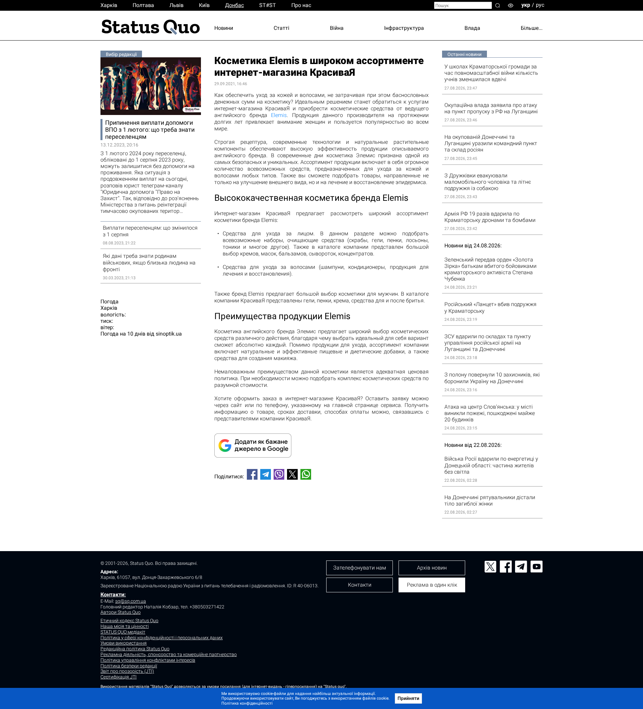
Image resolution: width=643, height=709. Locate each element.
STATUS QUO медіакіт (122, 632)
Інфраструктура (404, 28)
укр (525, 5)
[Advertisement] (321, 507)
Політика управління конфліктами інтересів (147, 660)
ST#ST (267, 5)
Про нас (301, 5)
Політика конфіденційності (247, 703)
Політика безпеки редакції (128, 665)
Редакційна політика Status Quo (134, 648)
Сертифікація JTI (118, 677)
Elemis (279, 115)
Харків (108, 5)
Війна (337, 28)
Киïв (204, 5)
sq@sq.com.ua (130, 601)
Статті (281, 28)
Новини (223, 28)
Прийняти (408, 698)
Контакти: (113, 594)
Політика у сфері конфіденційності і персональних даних (161, 637)
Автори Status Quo (120, 612)
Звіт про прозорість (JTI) (127, 671)
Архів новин (432, 568)
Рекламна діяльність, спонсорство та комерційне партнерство (168, 654)
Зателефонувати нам (359, 568)
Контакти (359, 585)
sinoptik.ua (169, 334)
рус (540, 5)
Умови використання (123, 643)
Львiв (176, 5)
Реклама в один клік (432, 585)
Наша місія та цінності (124, 626)
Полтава (143, 5)
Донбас (234, 5)
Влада (472, 28)
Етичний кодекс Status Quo (129, 620)
